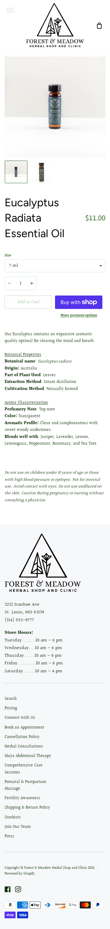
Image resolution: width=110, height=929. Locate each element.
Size (8, 256)
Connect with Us (20, 717)
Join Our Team (18, 827)
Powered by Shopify (20, 874)
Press (9, 836)
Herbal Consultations (24, 746)
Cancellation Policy (22, 737)
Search (11, 699)
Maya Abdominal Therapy (28, 756)
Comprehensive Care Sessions (23, 769)
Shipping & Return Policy (27, 807)
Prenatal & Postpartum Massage (25, 785)
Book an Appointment (24, 727)
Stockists (13, 817)
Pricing (11, 708)
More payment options (79, 315)
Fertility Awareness (22, 798)
